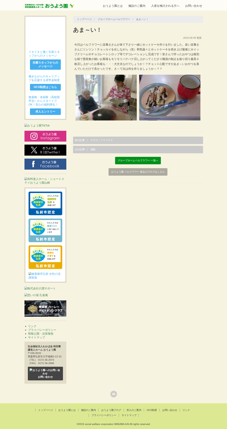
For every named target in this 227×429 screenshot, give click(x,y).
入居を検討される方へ (165, 5)
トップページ (84, 19)
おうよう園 (49, 5)
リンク (32, 326)
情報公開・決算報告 (41, 333)
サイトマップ (36, 337)
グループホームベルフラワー (114, 19)
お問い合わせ (193, 5)
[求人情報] (45, 32)
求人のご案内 (133, 410)
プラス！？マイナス (94, 140)
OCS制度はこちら (45, 87)
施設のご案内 (136, 5)
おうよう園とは (113, 5)
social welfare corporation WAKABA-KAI (107, 424)
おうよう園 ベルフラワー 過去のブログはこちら (138, 171)
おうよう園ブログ (111, 410)
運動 (85, 149)
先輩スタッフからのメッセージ (45, 64)
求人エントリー (45, 111)
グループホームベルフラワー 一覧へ (138, 160)
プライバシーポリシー (42, 329)
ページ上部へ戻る (113, 394)
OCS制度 (152, 410)
